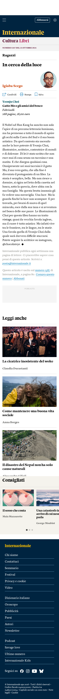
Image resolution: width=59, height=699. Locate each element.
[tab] (27, 530)
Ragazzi (9, 55)
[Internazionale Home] (19, 545)
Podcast (10, 641)
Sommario (11, 568)
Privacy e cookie (15, 581)
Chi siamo (11, 555)
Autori (9, 624)
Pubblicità (11, 611)
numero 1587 (42, 270)
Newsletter (12, 630)
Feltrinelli (8, 110)
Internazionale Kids (18, 660)
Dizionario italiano (17, 598)
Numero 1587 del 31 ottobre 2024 (19, 48)
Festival (10, 574)
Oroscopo (11, 604)
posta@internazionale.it (16, 263)
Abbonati (19, 278)
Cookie (14, 693)
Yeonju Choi (10, 102)
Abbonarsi (42, 20)
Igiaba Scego (12, 86)
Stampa (28, 95)
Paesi (8, 617)
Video (9, 587)
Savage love (12, 647)
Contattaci (12, 561)
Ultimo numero (15, 654)
